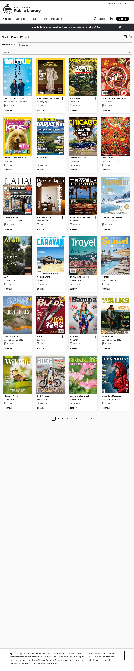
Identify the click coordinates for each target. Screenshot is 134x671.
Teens (44, 18)
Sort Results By (8, 45)
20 (86, 418)
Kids (35, 18)
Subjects (7, 18)
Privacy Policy (76, 653)
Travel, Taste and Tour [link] (79, 277)
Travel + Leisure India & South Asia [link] (82, 217)
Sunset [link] (105, 277)
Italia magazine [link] (11, 217)
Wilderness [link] (75, 98)
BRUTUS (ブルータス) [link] (14, 98)
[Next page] (91, 418)
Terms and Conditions (56, 653)
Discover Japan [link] (44, 217)
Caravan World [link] (43, 277)
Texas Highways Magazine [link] (114, 98)
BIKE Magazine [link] (44, 396)
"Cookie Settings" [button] (46, 660)
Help (126, 4)
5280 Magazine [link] (11, 336)
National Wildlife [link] (11, 396)
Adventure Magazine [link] (111, 396)
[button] (114, 4)
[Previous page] (44, 418)
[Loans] (111, 19)
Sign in (122, 18)
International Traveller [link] (112, 217)
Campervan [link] (42, 158)
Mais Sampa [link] (75, 336)
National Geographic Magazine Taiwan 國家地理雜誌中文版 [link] (49, 98)
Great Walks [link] (107, 336)
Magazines (56, 18)
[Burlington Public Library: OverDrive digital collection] (22, 9)
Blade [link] (39, 336)
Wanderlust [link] (107, 158)
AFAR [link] (6, 277)
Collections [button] (21, 18)
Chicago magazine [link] (78, 158)
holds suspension (66, 27)
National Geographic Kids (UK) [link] (16, 158)
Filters (6, 52)
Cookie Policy (52, 663)
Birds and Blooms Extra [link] (80, 396)
